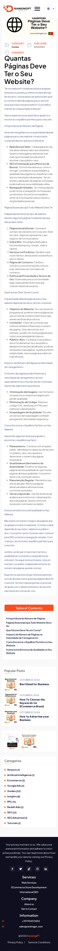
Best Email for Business (34, 684)
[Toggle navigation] (37, 9)
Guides (15, 47)
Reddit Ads (15, 807)
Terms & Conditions (39, 942)
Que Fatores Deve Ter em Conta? (23, 630)
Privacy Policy (15, 942)
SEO (12, 812)
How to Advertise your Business (34, 718)
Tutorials (14, 823)
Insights (13, 796)
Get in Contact (29, 908)
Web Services (29, 882)
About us (29, 904)
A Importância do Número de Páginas (25, 618)
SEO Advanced (17, 817)
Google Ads (15, 785)
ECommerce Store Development (29, 887)
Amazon (13, 769)
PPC (11, 801)
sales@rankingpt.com (31, 926)
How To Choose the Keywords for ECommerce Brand (32, 703)
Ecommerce (16, 780)
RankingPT (33, 935)
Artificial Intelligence (20, 775)
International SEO (29, 891)
